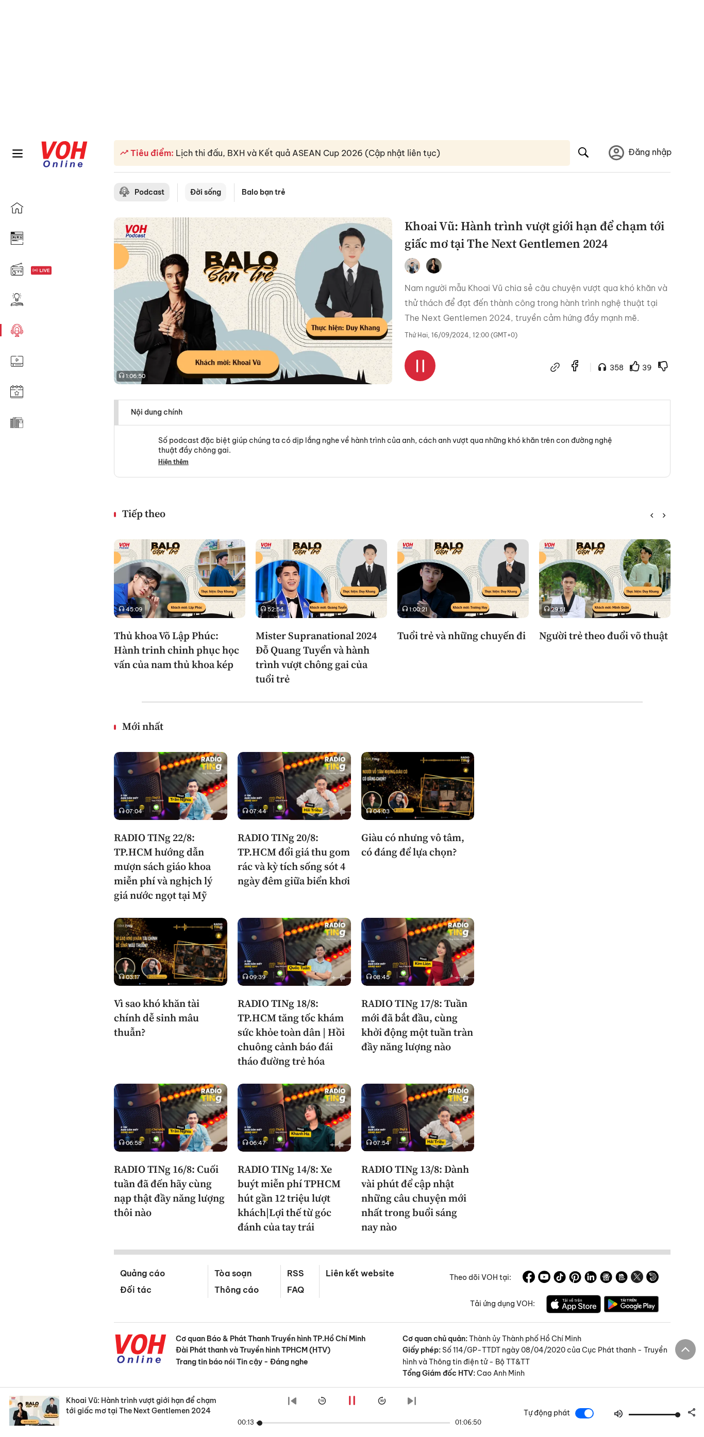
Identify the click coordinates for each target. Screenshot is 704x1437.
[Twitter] (637, 1278)
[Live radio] (59, 271)
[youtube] (544, 1278)
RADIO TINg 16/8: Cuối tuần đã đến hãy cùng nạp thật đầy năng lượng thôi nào (169, 1191)
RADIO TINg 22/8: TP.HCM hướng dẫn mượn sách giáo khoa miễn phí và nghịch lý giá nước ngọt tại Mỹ (163, 866)
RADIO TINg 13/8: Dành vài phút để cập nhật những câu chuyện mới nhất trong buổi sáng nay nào (415, 1198)
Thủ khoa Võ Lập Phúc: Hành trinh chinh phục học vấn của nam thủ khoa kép (176, 650)
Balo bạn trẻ (264, 192)
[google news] (606, 1278)
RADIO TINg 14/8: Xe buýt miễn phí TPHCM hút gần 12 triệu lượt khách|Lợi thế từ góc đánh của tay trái (289, 1198)
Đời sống (205, 192)
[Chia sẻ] (555, 367)
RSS (295, 1273)
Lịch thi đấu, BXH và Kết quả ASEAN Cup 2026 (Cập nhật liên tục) (307, 153)
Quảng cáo (142, 1273)
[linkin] (590, 1278)
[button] (652, 515)
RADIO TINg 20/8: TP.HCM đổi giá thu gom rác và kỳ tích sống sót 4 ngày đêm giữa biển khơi (294, 859)
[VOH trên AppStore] (573, 1305)
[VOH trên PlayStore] (631, 1305)
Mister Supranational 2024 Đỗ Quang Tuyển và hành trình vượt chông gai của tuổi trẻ (316, 657)
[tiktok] (560, 1278)
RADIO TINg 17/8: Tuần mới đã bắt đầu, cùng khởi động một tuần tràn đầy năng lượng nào (417, 1025)
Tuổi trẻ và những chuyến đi (461, 635)
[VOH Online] (140, 1350)
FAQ (295, 1290)
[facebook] (575, 366)
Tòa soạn (233, 1273)
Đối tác (136, 1290)
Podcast (149, 192)
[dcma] (621, 1278)
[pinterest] (575, 1278)
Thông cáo (236, 1290)
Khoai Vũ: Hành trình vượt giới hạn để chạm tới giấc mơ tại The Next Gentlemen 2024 (141, 1405)
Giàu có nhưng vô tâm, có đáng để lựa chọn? (412, 844)
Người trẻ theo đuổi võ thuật (603, 635)
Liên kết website (360, 1273)
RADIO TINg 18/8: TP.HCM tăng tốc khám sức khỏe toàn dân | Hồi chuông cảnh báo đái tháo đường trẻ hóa (291, 1032)
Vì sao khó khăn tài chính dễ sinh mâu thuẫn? (156, 1017)
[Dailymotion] (652, 1278)
